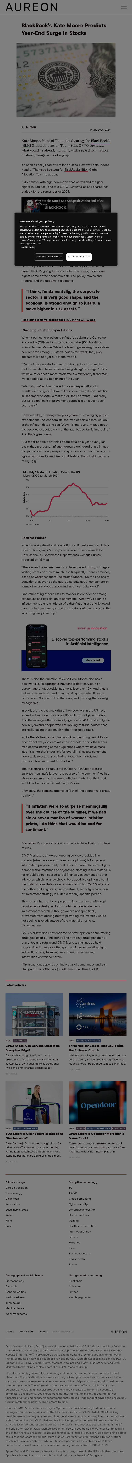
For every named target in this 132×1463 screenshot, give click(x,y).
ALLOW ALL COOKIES (79, 257)
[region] (66, 239)
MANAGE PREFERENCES (49, 257)
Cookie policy (28, 247)
